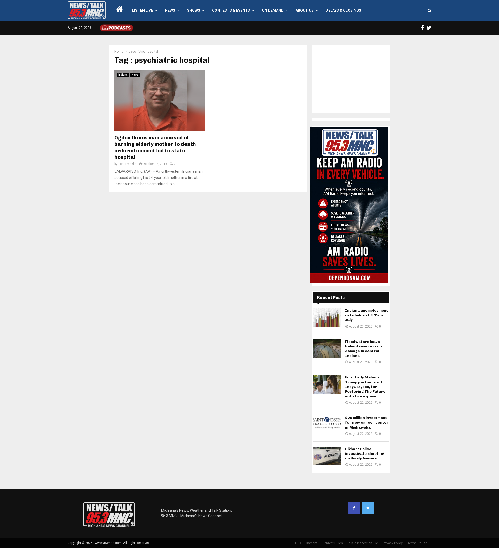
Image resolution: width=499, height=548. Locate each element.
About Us (305, 10)
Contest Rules (332, 543)
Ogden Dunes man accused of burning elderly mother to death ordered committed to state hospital (155, 147)
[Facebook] (354, 508)
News (170, 10)
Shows (193, 10)
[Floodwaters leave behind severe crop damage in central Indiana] (327, 348)
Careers (311, 543)
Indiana (123, 74)
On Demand (273, 10)
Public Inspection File (363, 543)
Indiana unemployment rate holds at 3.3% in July (366, 315)
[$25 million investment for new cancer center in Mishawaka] (327, 425)
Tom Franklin (127, 164)
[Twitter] (368, 508)
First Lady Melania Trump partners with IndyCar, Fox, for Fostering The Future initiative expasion (365, 386)
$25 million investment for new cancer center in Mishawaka (367, 422)
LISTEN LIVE (142, 10)
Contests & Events (231, 10)
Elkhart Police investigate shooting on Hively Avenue (364, 453)
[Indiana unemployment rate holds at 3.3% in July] (327, 317)
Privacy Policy (393, 543)
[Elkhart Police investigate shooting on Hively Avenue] (327, 456)
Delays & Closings (343, 10)
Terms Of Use (417, 543)
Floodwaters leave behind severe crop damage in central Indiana (363, 348)
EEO (298, 543)
